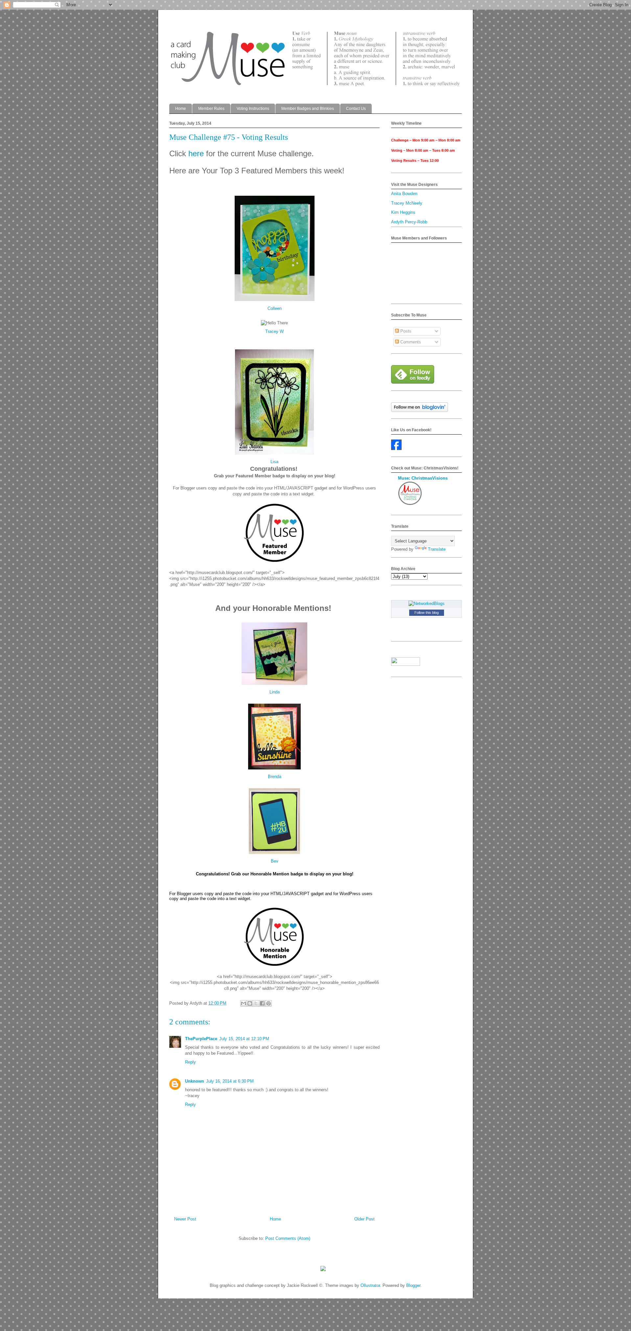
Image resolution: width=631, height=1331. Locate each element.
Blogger (413, 1285)
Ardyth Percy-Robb (409, 221)
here (197, 153)
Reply (190, 1062)
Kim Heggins (403, 212)
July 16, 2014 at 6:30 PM (230, 1081)
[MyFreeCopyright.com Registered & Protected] (323, 1269)
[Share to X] (256, 1003)
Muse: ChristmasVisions (423, 478)
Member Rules (211, 108)
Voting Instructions (253, 108)
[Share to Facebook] (262, 1003)
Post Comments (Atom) (287, 1238)
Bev (274, 861)
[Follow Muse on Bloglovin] (419, 410)
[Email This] (243, 1003)
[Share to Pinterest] (268, 1003)
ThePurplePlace (201, 1038)
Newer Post (185, 1219)
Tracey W (274, 331)
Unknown (194, 1081)
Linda (274, 692)
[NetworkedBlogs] (427, 603)
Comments (410, 341)
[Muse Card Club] (396, 448)
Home (180, 108)
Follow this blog (426, 613)
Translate (437, 549)
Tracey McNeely (406, 203)
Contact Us (356, 108)
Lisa (274, 461)
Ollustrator (370, 1285)
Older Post (364, 1219)
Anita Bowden (404, 193)
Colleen (275, 308)
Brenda (274, 776)
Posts (405, 331)
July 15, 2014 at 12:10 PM (244, 1038)
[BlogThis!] (249, 1003)
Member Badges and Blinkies (307, 108)
